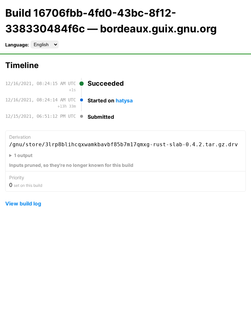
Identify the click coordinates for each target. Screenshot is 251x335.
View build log (23, 203)
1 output (23, 155)
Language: (17, 44)
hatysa (124, 100)
